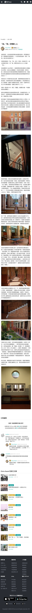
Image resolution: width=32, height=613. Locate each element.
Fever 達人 (3, 565)
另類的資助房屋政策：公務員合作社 (17, 487)
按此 (19, 426)
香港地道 (20, 49)
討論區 (2, 572)
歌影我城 (10, 507)
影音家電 (24, 572)
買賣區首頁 (24, 563)
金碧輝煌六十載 (12, 517)
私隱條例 (24, 590)
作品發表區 (3, 569)
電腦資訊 (24, 569)
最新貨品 (13, 582)
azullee (7, 434)
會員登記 (24, 586)
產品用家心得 (14, 572)
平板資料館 (14, 569)
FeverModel (3, 567)
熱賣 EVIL (13, 590)
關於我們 (24, 579)
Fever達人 (3, 39)
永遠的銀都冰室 (12, 475)
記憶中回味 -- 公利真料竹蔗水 (15, 497)
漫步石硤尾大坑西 (12, 547)
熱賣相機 (13, 584)
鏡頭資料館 (14, 565)
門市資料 (13, 579)
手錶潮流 (24, 574)
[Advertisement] (16, 20)
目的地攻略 (3, 584)
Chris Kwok (7, 47)
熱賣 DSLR (14, 588)
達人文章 (10, 39)
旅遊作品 (3, 586)
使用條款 (24, 588)
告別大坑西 (11, 527)
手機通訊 (24, 567)
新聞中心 (3, 563)
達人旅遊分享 (4, 588)
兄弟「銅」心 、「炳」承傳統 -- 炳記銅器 (18, 537)
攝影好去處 (3, 579)
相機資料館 (14, 563)
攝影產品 (24, 565)
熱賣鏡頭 (13, 586)
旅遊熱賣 (3, 582)
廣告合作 (24, 584)
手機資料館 (14, 567)
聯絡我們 (24, 582)
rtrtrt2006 (8, 454)
